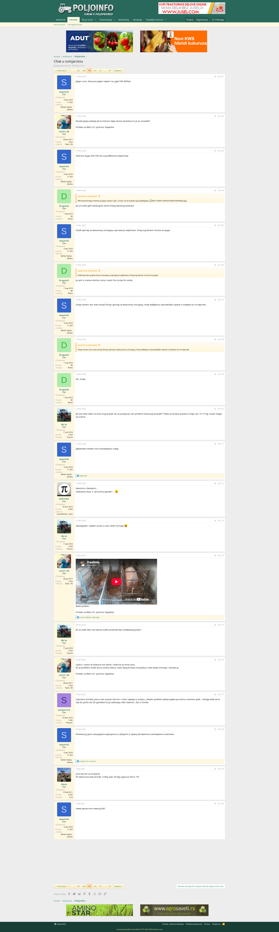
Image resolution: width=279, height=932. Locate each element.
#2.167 (221, 299)
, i (89, 617)
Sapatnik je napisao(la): (87, 196)
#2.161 (221, 76)
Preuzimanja (105, 19)
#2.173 (221, 520)
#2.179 (221, 769)
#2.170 (221, 409)
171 (109, 70)
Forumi (73, 19)
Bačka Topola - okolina (67, 108)
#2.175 (221, 625)
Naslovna (60, 19)
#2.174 (221, 555)
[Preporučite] (215, 76)
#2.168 (221, 339)
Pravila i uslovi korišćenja (173, 924)
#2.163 (221, 151)
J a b (71, 797)
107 (78, 70)
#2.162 (221, 116)
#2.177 (221, 694)
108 (83, 70)
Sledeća (117, 70)
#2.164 (221, 190)
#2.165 (221, 225)
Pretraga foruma (74, 24)
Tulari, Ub (69, 144)
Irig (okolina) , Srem (65, 514)
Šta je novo (87, 19)
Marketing (123, 19)
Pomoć (207, 924)
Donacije (137, 19)
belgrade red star (63, 65)
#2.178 (221, 729)
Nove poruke (59, 24)
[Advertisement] (139, 861)
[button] (95, 19)
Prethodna (61, 70)
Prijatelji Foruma (154, 19)
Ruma (70, 219)
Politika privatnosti (194, 924)
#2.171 (221, 443)
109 (89, 70)
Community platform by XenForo (140, 929)
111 (100, 70)
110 (94, 70)
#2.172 (221, 483)
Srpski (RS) (61, 924)
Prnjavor (69, 722)
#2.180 (221, 803)
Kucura (70, 437)
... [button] (73, 70)
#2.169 (221, 374)
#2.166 (221, 265)
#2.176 (221, 659)
